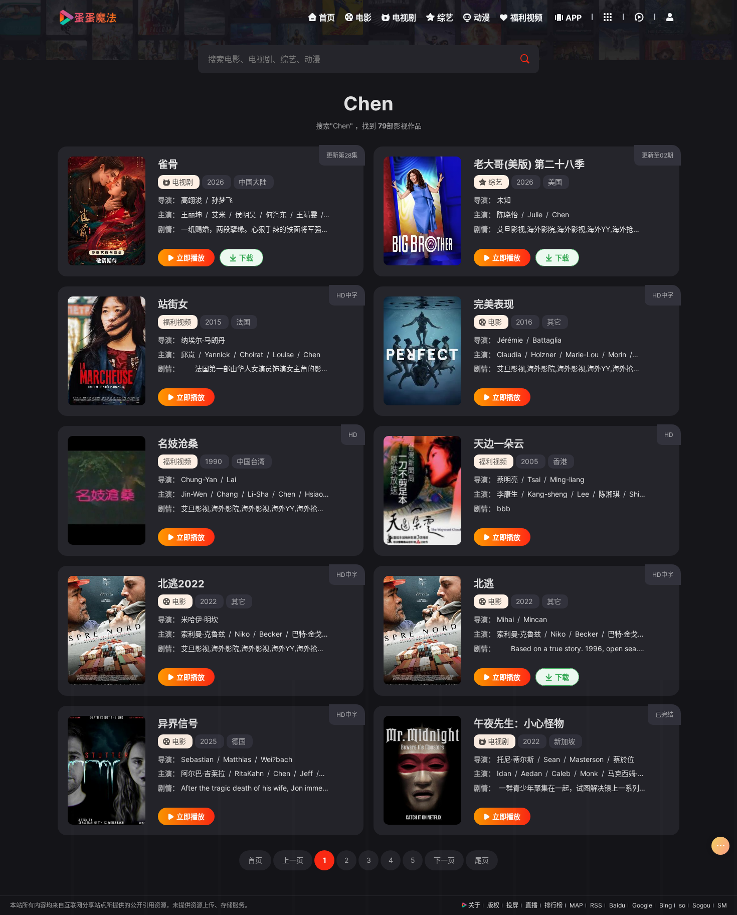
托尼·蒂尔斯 (515, 759)
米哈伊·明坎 (199, 619)
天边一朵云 (499, 444)
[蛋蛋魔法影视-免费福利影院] (88, 18)
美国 (555, 182)
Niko (242, 634)
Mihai (505, 619)
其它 (554, 322)
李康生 (507, 494)
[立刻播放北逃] (422, 630)
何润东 (276, 214)
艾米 (219, 214)
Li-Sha (258, 494)
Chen (560, 214)
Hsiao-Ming (323, 494)
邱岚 (188, 354)
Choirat (251, 354)
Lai (231, 479)
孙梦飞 (222, 200)
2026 (215, 182)
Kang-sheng (547, 494)
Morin (617, 354)
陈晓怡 (507, 214)
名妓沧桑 (178, 444)
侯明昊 (245, 214)
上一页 (292, 860)
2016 (524, 322)
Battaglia (547, 340)
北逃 (484, 584)
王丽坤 (191, 214)
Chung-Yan (199, 479)
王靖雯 (306, 214)
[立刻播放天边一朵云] (422, 490)
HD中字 (346, 295)
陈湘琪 (609, 494)
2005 (529, 461)
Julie (534, 214)
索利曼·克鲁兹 (203, 634)
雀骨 (168, 165)
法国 (243, 322)
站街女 (173, 304)
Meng (645, 354)
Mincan (535, 619)
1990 (213, 461)
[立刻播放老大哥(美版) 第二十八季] (422, 211)
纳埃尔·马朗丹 (203, 340)
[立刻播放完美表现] (422, 350)
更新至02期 (657, 155)
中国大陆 (253, 182)
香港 (560, 461)
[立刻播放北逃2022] (106, 630)
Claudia (509, 354)
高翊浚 (191, 200)
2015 (213, 322)
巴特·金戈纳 (310, 634)
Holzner (543, 354)
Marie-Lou (582, 354)
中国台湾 (251, 461)
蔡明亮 (507, 479)
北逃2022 (181, 584)
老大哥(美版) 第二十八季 (529, 165)
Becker (270, 634)
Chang (227, 494)
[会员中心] (670, 17)
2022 (208, 601)
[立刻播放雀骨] (106, 211)
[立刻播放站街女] (106, 350)
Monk (589, 773)
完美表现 (494, 304)
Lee (583, 494)
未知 (504, 200)
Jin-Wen (194, 494)
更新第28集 (341, 155)
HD (352, 434)
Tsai (533, 479)
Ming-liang (567, 479)
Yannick (217, 354)
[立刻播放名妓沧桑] (106, 490)
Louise (283, 354)
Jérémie (510, 340)
